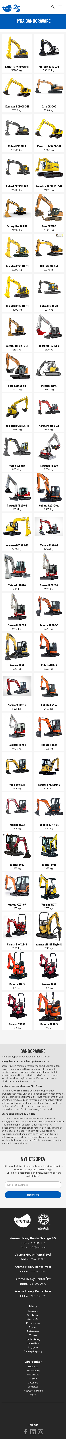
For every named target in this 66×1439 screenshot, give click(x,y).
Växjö (33, 1394)
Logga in (33, 1347)
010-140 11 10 (38, 1243)
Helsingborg (33, 1370)
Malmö (33, 1378)
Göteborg (33, 1382)
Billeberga (33, 1366)
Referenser (33, 1331)
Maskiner (33, 1311)
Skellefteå (33, 1386)
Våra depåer (33, 1319)
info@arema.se (38, 1247)
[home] (11, 7)
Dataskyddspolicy (33, 1351)
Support (33, 1327)
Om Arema (33, 1315)
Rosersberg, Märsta (33, 1390)
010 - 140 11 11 (38, 1259)
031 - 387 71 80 (38, 1271)
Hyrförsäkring (33, 1339)
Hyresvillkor (33, 1343)
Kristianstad (33, 1374)
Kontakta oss (33, 1323)
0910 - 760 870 (38, 1296)
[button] (61, 7)
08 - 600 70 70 (38, 1283)
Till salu (33, 1335)
